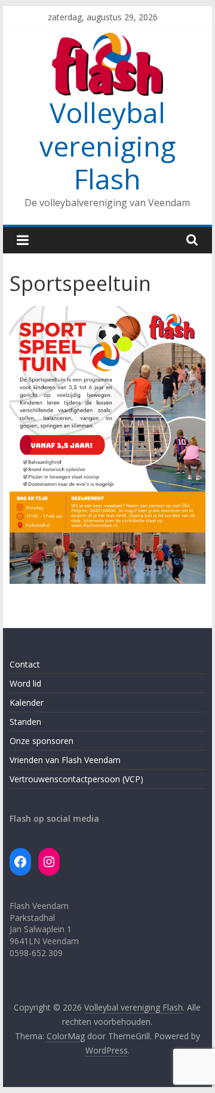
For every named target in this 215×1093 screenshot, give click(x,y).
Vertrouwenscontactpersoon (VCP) (76, 779)
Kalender (27, 702)
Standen (25, 721)
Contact (25, 664)
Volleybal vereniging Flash (107, 145)
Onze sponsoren (41, 740)
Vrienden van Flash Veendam (65, 760)
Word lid (25, 683)
